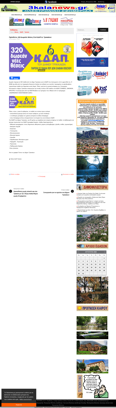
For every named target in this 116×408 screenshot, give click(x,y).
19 (91, 267)
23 (79, 270)
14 (100, 264)
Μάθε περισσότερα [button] (25, 399)
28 (100, 270)
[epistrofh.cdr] (41, 57)
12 (91, 264)
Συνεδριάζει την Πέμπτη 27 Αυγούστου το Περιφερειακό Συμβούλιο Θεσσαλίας (88, 207)
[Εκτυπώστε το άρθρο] (61, 174)
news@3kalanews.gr (103, 400)
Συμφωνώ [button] (19, 404)
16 (79, 267)
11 (87, 264)
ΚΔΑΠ (21, 32)
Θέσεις (16, 32)
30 (79, 273)
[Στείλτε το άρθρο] (10, 174)
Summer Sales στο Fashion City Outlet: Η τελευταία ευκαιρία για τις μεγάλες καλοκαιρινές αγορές (91, 194)
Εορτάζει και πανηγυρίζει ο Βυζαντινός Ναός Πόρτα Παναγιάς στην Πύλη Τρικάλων (91, 198)
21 (100, 267)
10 (83, 264)
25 (87, 270)
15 (104, 264)
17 (83, 267)
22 (104, 267)
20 (95, 267)
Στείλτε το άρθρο (15, 174)
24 (83, 270)
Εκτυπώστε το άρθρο (68, 174)
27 (95, 270)
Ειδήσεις (14, 30)
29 (104, 270)
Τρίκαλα (27, 32)
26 (91, 270)
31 (83, 273)
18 (87, 267)
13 (95, 264)
